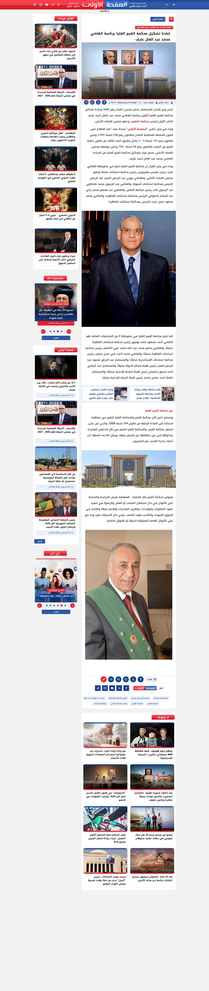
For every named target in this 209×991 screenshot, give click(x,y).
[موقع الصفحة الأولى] (104, 4)
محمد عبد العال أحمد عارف (94, 698)
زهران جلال (148, 102)
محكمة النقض (140, 121)
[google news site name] (126, 688)
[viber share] (86, 102)
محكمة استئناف (100, 703)
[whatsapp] (104, 679)
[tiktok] (98, 688)
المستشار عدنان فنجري (140, 698)
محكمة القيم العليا (161, 698)
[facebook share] (104, 102)
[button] (69, 331)
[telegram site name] (112, 688)
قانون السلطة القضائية (118, 698)
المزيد (56, 337)
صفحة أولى (157, 19)
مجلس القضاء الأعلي (119, 703)
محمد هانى (163, 102)
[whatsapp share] (92, 102)
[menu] (174, 5)
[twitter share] (98, 102)
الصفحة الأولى (137, 129)
